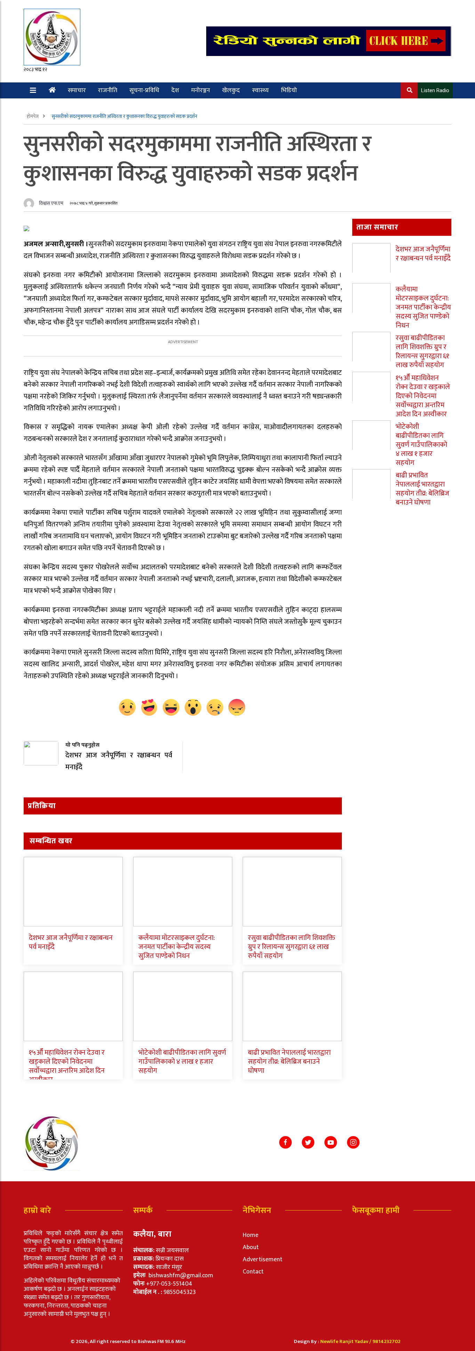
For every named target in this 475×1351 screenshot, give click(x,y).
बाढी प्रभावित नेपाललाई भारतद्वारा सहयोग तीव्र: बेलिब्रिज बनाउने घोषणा (289, 1062)
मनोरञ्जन (200, 90)
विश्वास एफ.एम (51, 203)
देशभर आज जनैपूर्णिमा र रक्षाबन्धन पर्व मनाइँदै (71, 942)
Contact (253, 1271)
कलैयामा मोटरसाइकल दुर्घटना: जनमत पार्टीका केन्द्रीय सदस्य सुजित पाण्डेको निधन (176, 947)
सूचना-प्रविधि (144, 90)
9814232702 (386, 1341)
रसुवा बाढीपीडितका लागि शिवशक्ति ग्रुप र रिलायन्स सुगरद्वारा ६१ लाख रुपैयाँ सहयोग (291, 947)
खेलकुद (231, 90)
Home (250, 1235)
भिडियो (289, 90)
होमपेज (33, 116)
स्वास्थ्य (260, 90)
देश (175, 90)
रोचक (50, 106)
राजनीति (107, 90)
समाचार (77, 90)
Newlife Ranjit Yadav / (346, 1341)
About (251, 1247)
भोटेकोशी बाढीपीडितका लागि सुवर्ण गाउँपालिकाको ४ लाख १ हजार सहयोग (182, 1062)
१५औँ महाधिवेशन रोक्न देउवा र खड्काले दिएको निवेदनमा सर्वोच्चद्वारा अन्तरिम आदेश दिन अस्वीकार (67, 1066)
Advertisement (262, 1259)
